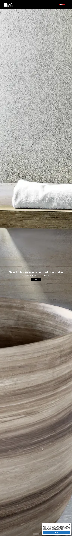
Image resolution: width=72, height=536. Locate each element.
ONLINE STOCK (62, 4)
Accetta (56, 532)
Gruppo (28, 6)
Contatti (44, 6)
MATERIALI (33, 6)
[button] (69, 524)
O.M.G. (24, 6)
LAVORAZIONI (38, 6)
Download (24, 4)
